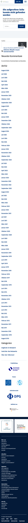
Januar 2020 (5, 249)
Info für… (3, 501)
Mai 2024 (4, 142)
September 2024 (6, 127)
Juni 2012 (4, 310)
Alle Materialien (5, 485)
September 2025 (6, 102)
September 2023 (6, 160)
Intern (15, 518)
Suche (3, 518)
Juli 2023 (4, 163)
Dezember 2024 (6, 120)
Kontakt (3, 450)
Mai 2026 (4, 81)
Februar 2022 (5, 206)
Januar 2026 (5, 92)
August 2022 (5, 192)
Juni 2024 (4, 138)
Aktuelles (3, 454)
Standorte (4, 443)
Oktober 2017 (5, 278)
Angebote (3, 466)
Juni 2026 (4, 77)
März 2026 (4, 88)
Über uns (3, 440)
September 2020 (6, 235)
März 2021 (4, 224)
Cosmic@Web (4, 496)
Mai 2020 (4, 242)
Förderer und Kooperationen (8, 448)
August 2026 (5, 70)
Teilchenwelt (8, 516)
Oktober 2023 (5, 156)
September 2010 (6, 335)
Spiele (3, 492)
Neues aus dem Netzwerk (7, 455)
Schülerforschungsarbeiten (8, 476)
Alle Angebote (4, 468)
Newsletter (4, 459)
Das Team (3, 446)
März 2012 (4, 317)
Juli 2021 (4, 217)
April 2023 (4, 170)
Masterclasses (4, 470)
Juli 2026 (4, 74)
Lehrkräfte (4, 505)
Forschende (4, 508)
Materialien (4, 484)
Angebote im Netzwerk (8, 348)
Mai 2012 (4, 313)
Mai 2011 (4, 328)
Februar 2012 (5, 320)
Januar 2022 (5, 210)
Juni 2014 (4, 288)
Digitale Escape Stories (7, 494)
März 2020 (4, 245)
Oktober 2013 (5, 299)
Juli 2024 (4, 135)
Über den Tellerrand (7, 355)
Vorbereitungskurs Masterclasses (9, 489)
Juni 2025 (4, 110)
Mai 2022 (4, 199)
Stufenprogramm (5, 445)
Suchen (3, 41)
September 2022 (6, 188)
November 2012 (6, 306)
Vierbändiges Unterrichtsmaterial (10, 487)
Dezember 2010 (6, 331)
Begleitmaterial (5, 491)
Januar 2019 (5, 267)
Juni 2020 (4, 238)
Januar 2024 (5, 149)
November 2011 (6, 324)
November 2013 (6, 295)
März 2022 (4, 203)
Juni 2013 (4, 303)
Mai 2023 (4, 167)
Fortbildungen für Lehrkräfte (8, 471)
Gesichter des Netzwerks (9, 351)
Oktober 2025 (5, 99)
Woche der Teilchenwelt (7, 478)
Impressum (22, 521)
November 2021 (6, 213)
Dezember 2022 (6, 181)
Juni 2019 (4, 260)
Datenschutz (14, 521)
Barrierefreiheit (5, 521)
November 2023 (6, 153)
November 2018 (6, 270)
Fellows (3, 506)
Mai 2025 (4, 113)
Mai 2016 (4, 281)
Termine (3, 457)
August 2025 (5, 106)
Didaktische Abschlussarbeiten (9, 497)
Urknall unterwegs (6, 473)
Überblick (3, 441)
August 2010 (5, 338)
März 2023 (4, 174)
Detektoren (4, 480)
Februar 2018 (5, 274)
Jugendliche (4, 503)
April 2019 (4, 263)
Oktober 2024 (5, 124)
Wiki (7, 518)
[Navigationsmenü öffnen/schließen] (25, 1)
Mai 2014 (4, 292)
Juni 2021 (4, 220)
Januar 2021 (5, 228)
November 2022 (6, 185)
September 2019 (6, 256)
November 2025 (6, 95)
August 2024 (5, 131)
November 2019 (6, 253)
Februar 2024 (5, 145)
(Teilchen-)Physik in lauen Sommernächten (12, 50)
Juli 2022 (4, 195)
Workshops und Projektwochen (9, 475)
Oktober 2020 (5, 231)
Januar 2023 (5, 178)
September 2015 (6, 285)
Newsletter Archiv (5, 461)
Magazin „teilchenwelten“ (7, 462)
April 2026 (4, 85)
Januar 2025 (5, 117)
